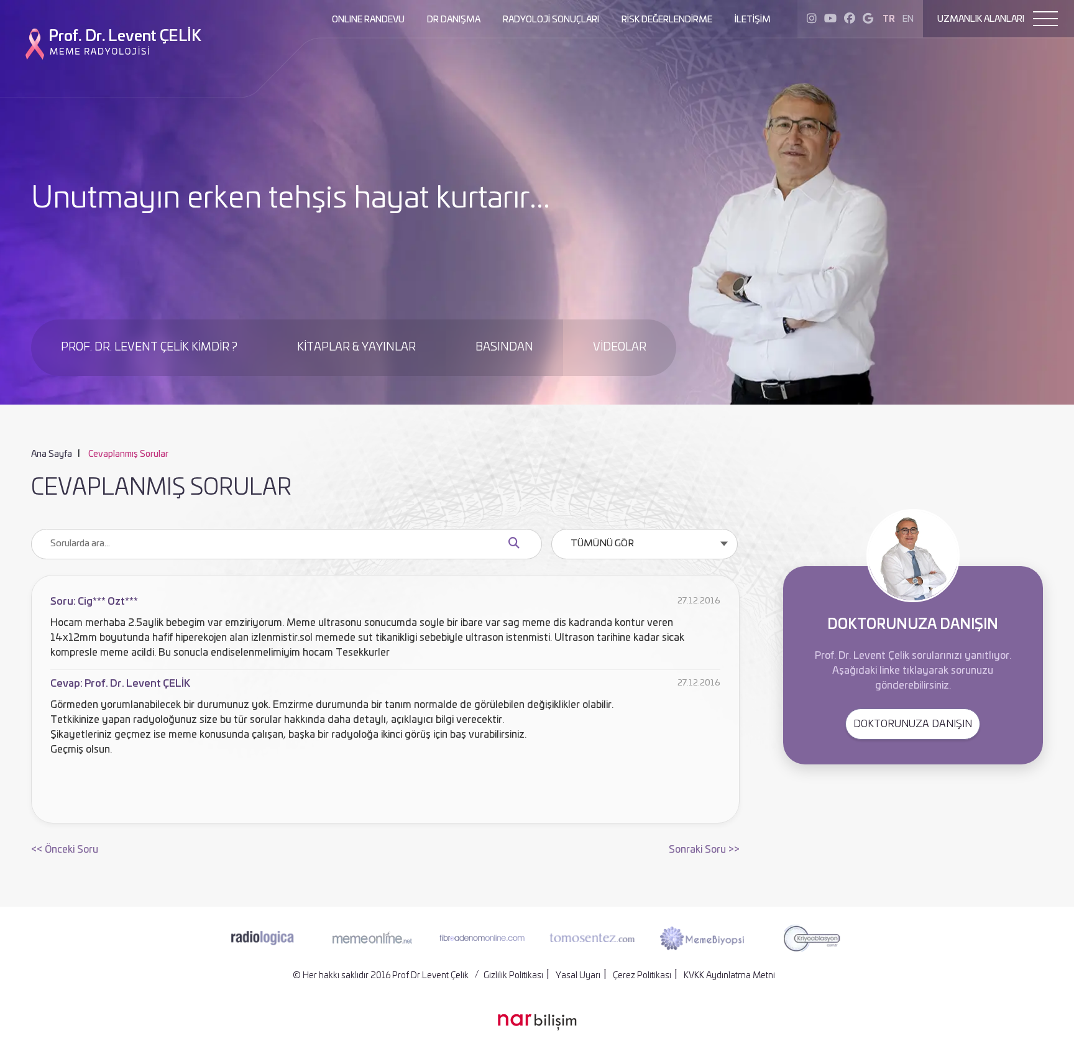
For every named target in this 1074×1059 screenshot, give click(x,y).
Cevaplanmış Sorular (128, 454)
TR (889, 19)
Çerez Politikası (642, 975)
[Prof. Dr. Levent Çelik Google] (868, 19)
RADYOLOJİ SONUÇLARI (551, 20)
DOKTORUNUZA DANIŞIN (912, 724)
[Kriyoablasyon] (811, 937)
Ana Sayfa (51, 454)
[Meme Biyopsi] (701, 938)
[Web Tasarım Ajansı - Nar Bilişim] (537, 1022)
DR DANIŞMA (453, 20)
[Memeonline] (372, 938)
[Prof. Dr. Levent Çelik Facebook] (849, 19)
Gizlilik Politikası (513, 975)
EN (908, 19)
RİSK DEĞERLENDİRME (667, 20)
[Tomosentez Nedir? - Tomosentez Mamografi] (592, 937)
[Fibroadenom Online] (482, 938)
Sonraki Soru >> (704, 850)
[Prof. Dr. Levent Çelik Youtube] (830, 19)
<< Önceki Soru (64, 850)
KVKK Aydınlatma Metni (729, 975)
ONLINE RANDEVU (368, 20)
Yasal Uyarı (578, 975)
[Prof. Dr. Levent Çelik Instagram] (812, 19)
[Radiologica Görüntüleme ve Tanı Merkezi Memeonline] (262, 938)
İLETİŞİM (753, 20)
